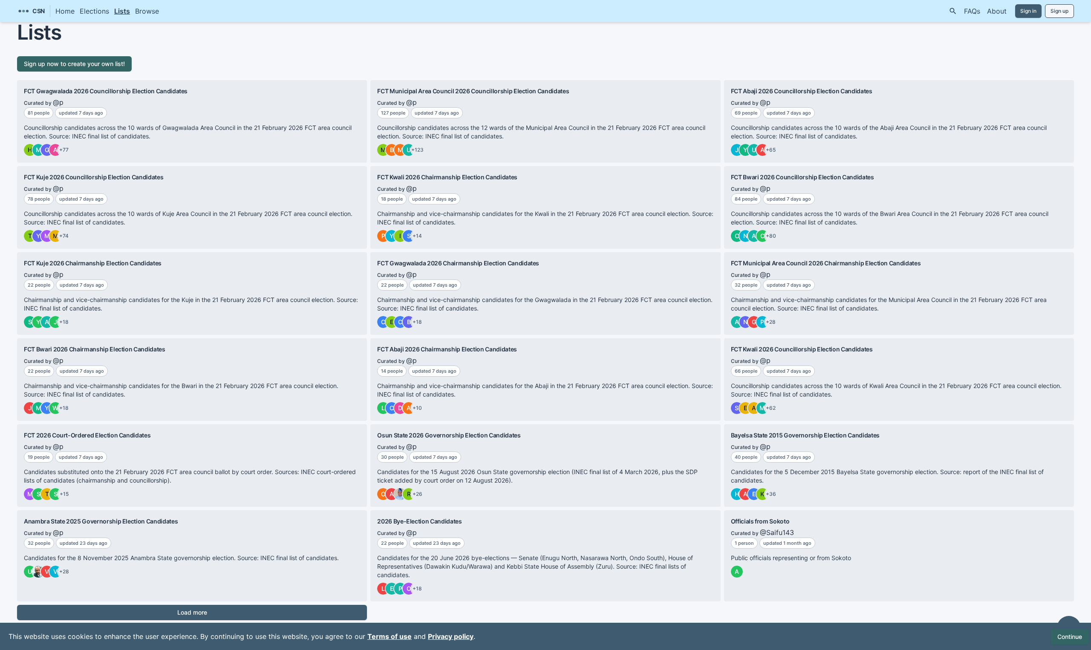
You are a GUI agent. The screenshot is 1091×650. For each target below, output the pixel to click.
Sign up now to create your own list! (74, 63)
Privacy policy (450, 636)
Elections (94, 11)
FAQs (972, 11)
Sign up (1059, 11)
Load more (192, 612)
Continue (1069, 636)
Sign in (1028, 11)
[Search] (953, 11)
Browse (147, 11)
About (997, 11)
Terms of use (389, 636)
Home (65, 11)
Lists (122, 11)
